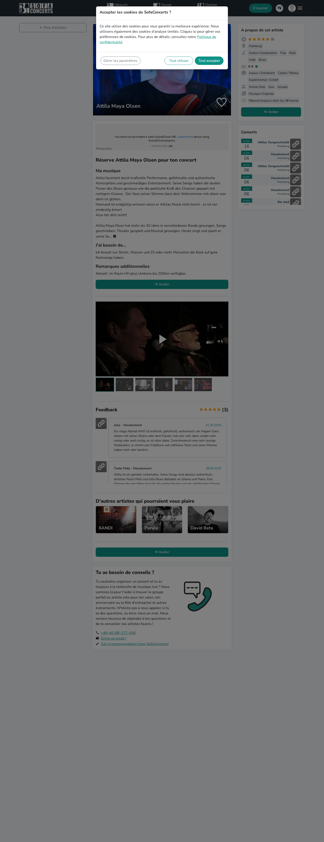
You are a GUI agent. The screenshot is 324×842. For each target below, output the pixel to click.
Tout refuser (179, 60)
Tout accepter (209, 60)
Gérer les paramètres (120, 60)
